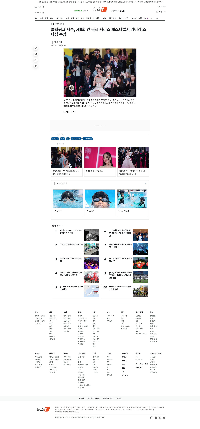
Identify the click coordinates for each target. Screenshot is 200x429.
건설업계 (37, 367)
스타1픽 (152, 362)
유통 (151, 329)
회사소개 (81, 398)
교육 (50, 321)
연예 (94, 353)
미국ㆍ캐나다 (82, 318)
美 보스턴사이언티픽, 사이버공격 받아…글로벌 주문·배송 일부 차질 (132, 2)
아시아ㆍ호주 (82, 321)
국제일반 (81, 344)
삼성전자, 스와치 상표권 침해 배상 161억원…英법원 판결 (88, 2)
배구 (108, 367)
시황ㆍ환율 (139, 329)
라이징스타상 (76, 139)
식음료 (152, 336)
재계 (151, 318)
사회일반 (52, 339)
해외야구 (109, 360)
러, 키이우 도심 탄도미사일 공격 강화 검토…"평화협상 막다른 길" (46, 2)
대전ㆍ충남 (95, 331)
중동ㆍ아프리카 (83, 326)
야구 (108, 357)
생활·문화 (81, 353)
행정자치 (95, 316)
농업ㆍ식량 (67, 329)
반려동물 (81, 383)
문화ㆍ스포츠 (125, 326)
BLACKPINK (88, 139)
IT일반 (51, 365)
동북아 (80, 316)
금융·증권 (139, 312)
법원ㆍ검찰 (52, 318)
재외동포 (109, 321)
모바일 (51, 362)
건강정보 (81, 372)
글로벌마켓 (139, 360)
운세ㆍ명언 (81, 377)
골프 (108, 372)
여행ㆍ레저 (81, 375)
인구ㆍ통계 (67, 324)
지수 (62, 139)
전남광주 (95, 336)
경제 (65, 312)
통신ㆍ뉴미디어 (54, 360)
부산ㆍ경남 (95, 341)
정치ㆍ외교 (124, 316)
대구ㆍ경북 (95, 339)
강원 (93, 326)
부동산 (37, 353)
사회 (50, 312)
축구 (108, 362)
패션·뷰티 (153, 334)
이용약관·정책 (107, 398)
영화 (93, 362)
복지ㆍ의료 (67, 357)
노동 (50, 326)
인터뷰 (94, 370)
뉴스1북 (152, 370)
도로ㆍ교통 (81, 380)
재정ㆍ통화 (67, 318)
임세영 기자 (58, 42)
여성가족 (52, 336)
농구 (108, 370)
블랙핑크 (55, 139)
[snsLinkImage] (151, 418)
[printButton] (36, 66)
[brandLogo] (100, 9)
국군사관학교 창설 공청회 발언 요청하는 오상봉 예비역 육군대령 (120, 233)
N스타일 (95, 372)
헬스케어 (66, 362)
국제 (79, 312)
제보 (164, 6)
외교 (108, 312)
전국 (94, 312)
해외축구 (109, 365)
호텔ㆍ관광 (153, 339)
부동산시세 (38, 365)
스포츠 (109, 353)
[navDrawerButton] (36, 6)
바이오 (66, 353)
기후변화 (81, 334)
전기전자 (152, 321)
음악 (93, 365)
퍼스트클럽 (153, 372)
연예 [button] (52, 24)
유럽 (79, 324)
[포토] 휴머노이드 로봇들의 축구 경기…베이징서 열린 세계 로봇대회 (120, 275)
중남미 (80, 329)
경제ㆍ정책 (67, 316)
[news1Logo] (43, 409)
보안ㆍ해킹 (52, 367)
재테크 (138, 331)
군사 (122, 318)
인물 (50, 334)
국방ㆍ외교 (110, 316)
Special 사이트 (155, 353)
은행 (137, 321)
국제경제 (81, 331)
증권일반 (138, 326)
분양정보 (37, 362)
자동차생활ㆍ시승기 (84, 385)
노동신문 (121, 11)
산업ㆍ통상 (67, 321)
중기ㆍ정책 (153, 326)
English (114, 11)
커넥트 (159, 6)
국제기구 (81, 336)
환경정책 (66, 331)
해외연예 (95, 367)
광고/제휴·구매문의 (94, 398)
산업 (151, 312)
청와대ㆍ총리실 (40, 316)
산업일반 (152, 316)
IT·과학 (52, 353)
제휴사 (138, 353)
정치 (36, 312)
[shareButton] (36, 48)
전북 (93, 334)
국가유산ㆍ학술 (83, 365)
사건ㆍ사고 (52, 316)
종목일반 (109, 375)
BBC (137, 357)
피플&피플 (81, 339)
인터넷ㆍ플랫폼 (54, 357)
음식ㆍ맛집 (81, 388)
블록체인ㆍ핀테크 (141, 334)
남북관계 (124, 329)
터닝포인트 (153, 367)
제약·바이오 (67, 360)
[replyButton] (36, 54)
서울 (93, 318)
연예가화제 (95, 357)
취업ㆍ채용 (153, 341)
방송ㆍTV (95, 360)
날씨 (50, 331)
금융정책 (138, 318)
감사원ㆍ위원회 (40, 321)
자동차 (152, 324)
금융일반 (138, 316)
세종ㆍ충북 (95, 329)
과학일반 (52, 372)
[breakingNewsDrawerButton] (40, 6)
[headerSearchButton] (43, 6)
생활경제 (152, 331)
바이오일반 (67, 365)
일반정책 (37, 360)
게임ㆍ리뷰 (52, 370)
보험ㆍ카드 (139, 324)
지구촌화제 (81, 341)
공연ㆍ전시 (81, 357)
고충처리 (118, 398)
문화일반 (81, 367)
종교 (79, 362)
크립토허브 (78, 11)
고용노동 (66, 326)
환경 (50, 329)
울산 (93, 344)
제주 (93, 347)
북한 (122, 312)
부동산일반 (38, 357)
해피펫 (85, 11)
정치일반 (37, 324)
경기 (93, 321)
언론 (79, 370)
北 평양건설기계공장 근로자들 (71, 244)
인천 (93, 324)
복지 (50, 324)
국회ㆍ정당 (38, 318)
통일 (108, 318)
